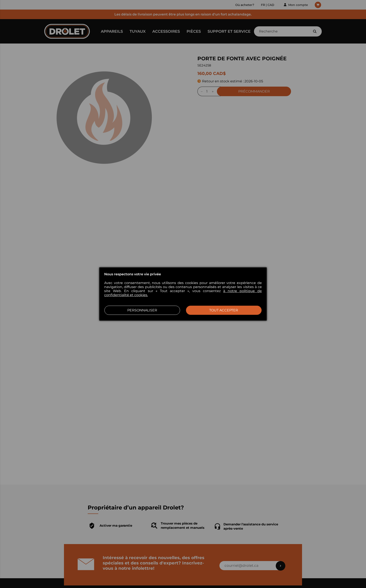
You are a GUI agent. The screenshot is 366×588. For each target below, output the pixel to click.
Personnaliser (142, 310)
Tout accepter (223, 310)
